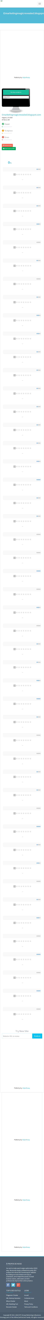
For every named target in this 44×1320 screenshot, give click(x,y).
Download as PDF (9, 148)
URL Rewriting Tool (12, 1304)
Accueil (26, 1295)
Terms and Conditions (31, 1307)
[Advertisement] (22, 54)
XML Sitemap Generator (13, 1298)
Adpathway (26, 77)
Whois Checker (10, 1301)
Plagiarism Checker (12, 1295)
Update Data (8, 145)
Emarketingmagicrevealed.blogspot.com (21, 114)
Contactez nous (29, 1298)
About (26, 1301)
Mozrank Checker (11, 1307)
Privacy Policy (28, 1304)
